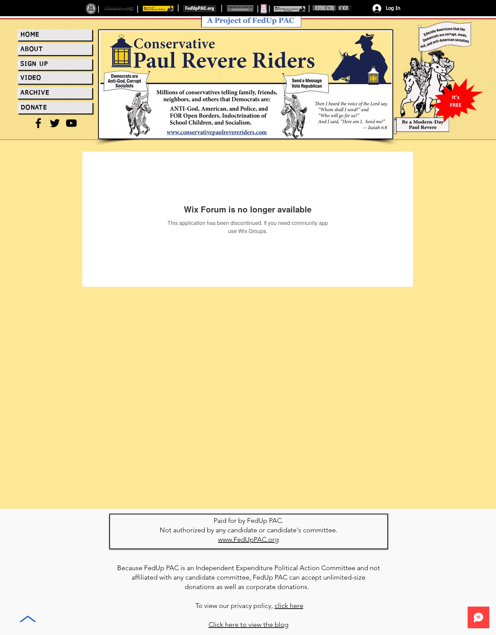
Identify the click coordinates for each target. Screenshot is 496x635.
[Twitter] (54, 123)
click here (289, 606)
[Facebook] (38, 123)
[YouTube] (71, 123)
